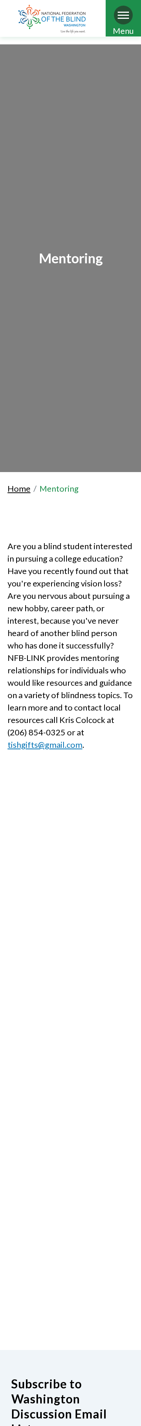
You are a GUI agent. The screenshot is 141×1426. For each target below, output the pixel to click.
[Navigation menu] (123, 15)
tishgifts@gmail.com (45, 745)
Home (19, 488)
